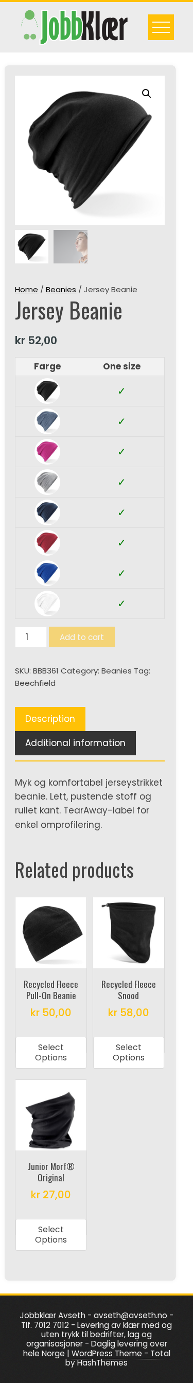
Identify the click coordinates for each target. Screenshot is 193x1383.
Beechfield (35, 683)
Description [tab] (50, 719)
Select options (51, 1052)
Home (26, 289)
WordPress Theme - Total (121, 1353)
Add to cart (82, 637)
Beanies (61, 289)
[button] (146, 93)
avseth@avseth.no (130, 1315)
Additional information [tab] (75, 743)
